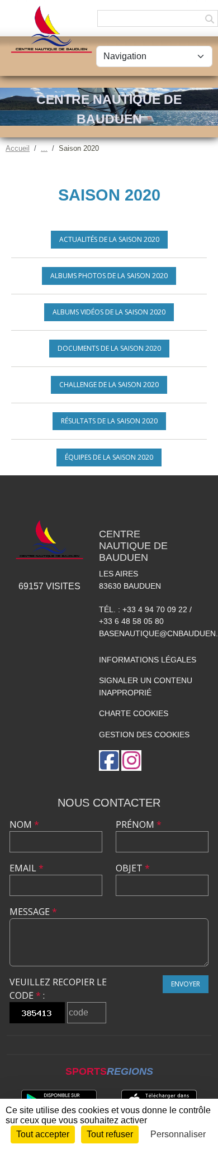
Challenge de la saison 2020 (109, 384)
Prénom (139, 824)
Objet (133, 868)
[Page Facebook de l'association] (109, 760)
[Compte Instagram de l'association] (131, 760)
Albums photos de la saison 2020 (109, 275)
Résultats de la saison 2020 (109, 421)
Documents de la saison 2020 (109, 348)
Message (33, 911)
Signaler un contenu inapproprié (145, 686)
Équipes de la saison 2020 (109, 457)
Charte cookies (133, 713)
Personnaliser (178, 1134)
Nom (24, 824)
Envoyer (185, 984)
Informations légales (147, 659)
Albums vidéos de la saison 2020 (109, 312)
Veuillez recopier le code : (58, 989)
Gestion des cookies (144, 734)
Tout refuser (110, 1134)
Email (27, 868)
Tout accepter (42, 1134)
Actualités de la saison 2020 (109, 239)
